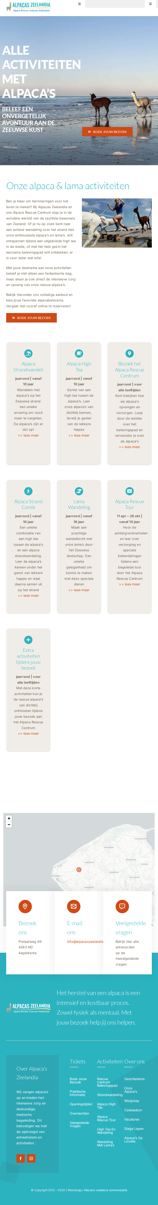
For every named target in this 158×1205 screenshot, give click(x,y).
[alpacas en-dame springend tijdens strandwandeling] (117, 200)
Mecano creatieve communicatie (105, 1190)
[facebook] (20, 1158)
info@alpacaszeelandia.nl (87, 941)
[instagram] (31, 1158)
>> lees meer (28, 435)
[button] (79, 869)
